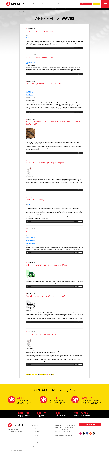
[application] (54, 48)
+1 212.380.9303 (71, 425)
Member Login (35, 442)
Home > (21, 11)
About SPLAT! (35, 425)
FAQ (33, 446)
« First (33, 374)
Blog (33, 448)
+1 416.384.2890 (64, 430)
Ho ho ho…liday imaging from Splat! (40, 57)
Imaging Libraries (27, 3)
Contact (68, 3)
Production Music (60, 3)
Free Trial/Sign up (36, 440)
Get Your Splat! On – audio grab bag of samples (45, 162)
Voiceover (52, 3)
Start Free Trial (86, 3)
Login (96, 3)
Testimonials (35, 438)
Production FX (45, 3)
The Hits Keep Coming (35, 199)
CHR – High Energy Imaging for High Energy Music (46, 265)
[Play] (27, 47)
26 (49, 374)
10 (38, 374)
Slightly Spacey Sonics (34, 231)
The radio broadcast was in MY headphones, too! (45, 296)
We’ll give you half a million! (61, 9)
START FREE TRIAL (90, 424)
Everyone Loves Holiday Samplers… (40, 31)
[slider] (81, 48)
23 (43, 374)
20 (40, 374)
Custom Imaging (36, 3)
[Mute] (78, 47)
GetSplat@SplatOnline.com (65, 435)
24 (45, 374)
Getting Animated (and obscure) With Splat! (43, 334)
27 (51, 374)
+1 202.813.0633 (69, 427)
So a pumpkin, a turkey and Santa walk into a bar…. (46, 84)
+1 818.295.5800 (67, 432)
